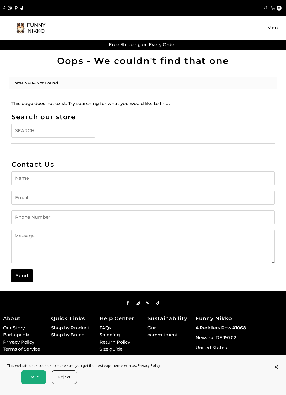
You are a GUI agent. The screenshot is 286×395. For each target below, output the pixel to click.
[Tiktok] (21, 8)
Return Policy (114, 342)
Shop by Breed (68, 334)
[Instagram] (10, 8)
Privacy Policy (18, 342)
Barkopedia (16, 334)
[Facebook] (4, 8)
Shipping (109, 334)
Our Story (14, 327)
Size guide (111, 349)
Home (17, 82)
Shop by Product (70, 327)
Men (272, 27)
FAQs (105, 327)
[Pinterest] (16, 8)
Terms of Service (21, 349)
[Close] (276, 364)
